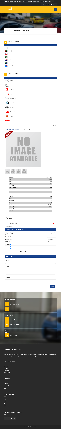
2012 (5, 406)
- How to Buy (6, 385)
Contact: (8, 272)
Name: (7, 260)
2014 (5, 403)
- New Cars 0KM (7, 372)
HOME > (7, 130)
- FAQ (5, 388)
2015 (5, 401)
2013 (5, 405)
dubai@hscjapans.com (34, 1)
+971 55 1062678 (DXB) (46, 1)
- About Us (6, 383)
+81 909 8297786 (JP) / (22, 1)
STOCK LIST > (12, 130)
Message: (8, 277)
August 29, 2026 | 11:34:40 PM (49, 4)
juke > (21, 130)
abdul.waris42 (13, 335)
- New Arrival (6, 368)
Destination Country (9, 236)
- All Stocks (6, 366)
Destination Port (8, 239)
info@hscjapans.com (11, 1)
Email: (7, 266)
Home (43, 31)
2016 (5, 399)
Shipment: (7, 241)
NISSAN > (17, 130)
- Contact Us (6, 386)
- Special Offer (6, 370)
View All (54, 69)
